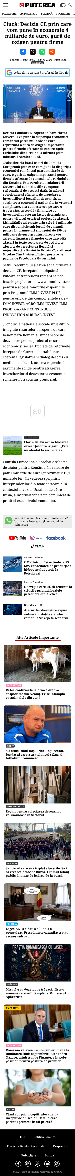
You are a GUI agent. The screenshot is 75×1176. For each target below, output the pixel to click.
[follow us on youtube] (17, 538)
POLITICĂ (46, 13)
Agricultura (31, 437)
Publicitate (28, 1155)
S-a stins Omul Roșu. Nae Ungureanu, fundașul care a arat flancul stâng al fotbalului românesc (35, 754)
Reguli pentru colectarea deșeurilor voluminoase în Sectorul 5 (33, 813)
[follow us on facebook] (56, 538)
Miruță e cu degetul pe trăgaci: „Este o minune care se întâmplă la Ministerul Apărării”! (36, 993)
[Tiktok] (37, 1164)
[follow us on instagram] (36, 538)
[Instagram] (28, 1164)
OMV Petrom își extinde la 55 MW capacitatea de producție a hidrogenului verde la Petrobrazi (48, 568)
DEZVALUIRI (9, 13)
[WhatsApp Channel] (57, 1164)
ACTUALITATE (28, 13)
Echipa (49, 1155)
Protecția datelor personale (25, 1146)
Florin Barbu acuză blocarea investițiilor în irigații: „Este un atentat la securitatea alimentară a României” (46, 446)
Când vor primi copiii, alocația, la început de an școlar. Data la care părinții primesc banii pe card (32, 1118)
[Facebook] (18, 1164)
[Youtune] (47, 1164)
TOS (22, 1137)
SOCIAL (10, 1109)
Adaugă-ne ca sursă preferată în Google (41, 72)
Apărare (12, 984)
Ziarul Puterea (54, 60)
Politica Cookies (44, 1137)
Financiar (63, 13)
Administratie (15, 806)
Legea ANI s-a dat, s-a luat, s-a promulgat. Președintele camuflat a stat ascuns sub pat (37, 932)
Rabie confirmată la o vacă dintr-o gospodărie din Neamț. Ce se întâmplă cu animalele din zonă (35, 693)
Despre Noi (60, 1146)
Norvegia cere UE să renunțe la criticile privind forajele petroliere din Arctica (48, 590)
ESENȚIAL (37, 62)
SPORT (10, 745)
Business (12, 863)
